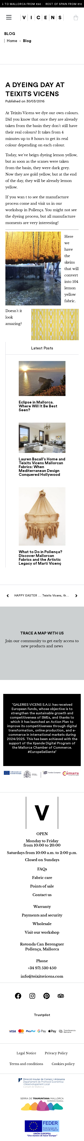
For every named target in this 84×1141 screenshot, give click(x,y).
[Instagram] (32, 995)
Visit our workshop (42, 932)
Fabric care (42, 877)
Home (12, 41)
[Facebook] (18, 995)
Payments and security (42, 915)
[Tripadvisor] (60, 995)
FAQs (42, 869)
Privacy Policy (56, 1053)
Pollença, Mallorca (42, 949)
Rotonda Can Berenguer (42, 944)
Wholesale (42, 924)
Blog (27, 41)
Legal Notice (26, 1053)
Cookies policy (63, 1064)
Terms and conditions (26, 1064)
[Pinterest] (46, 995)
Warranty (42, 906)
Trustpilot (42, 1015)
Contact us (42, 895)
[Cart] (75, 17)
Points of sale (42, 886)
